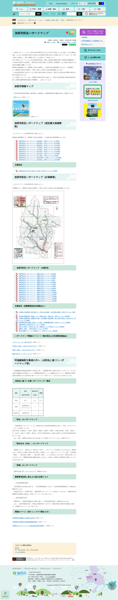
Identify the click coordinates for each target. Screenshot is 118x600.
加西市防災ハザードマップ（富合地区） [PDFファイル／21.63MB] (39, 151)
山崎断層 (84, 37)
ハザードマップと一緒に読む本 (22, 342)
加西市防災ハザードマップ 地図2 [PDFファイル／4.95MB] (37, 276)
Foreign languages (61, 3)
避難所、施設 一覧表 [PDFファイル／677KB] (33, 328)
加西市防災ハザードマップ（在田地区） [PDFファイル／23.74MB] (39, 159)
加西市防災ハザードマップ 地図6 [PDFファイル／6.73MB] (37, 284)
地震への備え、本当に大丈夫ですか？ (24, 350)
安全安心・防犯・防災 (52, 20)
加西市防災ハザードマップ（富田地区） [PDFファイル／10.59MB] (39, 143)
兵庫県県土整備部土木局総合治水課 (23, 518)
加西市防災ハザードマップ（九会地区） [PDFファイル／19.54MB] (39, 149)
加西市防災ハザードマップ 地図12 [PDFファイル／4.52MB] (38, 296)
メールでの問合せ (20, 552)
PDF (59, 13)
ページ (53, 13)
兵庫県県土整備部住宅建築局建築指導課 (24, 522)
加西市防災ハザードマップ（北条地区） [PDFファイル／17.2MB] (39, 141)
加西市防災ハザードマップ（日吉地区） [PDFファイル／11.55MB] (39, 153)
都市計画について (87, 44)
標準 (84, 3)
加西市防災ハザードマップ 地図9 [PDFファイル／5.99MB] (37, 290)
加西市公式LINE (93, 100)
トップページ (21, 20)
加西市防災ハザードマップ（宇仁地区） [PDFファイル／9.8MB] (38, 155)
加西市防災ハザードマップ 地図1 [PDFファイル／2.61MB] (37, 274)
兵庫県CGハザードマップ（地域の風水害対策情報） (28, 526)
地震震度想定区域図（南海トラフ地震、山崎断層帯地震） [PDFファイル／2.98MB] (44, 322)
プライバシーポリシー (30, 568)
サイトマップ (57, 568)
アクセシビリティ (45, 568)
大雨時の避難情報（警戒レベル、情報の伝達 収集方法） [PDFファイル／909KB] (44, 316)
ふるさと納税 (93, 82)
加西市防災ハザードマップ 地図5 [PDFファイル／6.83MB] (37, 282)
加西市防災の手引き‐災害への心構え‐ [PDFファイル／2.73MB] (38, 171)
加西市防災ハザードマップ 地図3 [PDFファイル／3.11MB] (37, 278)
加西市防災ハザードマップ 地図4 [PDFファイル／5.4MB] (37, 280)
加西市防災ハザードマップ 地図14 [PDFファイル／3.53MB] (38, 301)
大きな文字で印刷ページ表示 (67, 42)
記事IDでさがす (64, 13)
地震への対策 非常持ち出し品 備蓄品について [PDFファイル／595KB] (41, 326)
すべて (46, 13)
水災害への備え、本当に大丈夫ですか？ (24, 346)
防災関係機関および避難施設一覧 (92, 41)
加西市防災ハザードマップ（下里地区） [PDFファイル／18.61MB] (39, 147)
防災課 (17, 548)
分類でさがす (32, 20)
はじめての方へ (16, 568)
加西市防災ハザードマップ (25, 23)
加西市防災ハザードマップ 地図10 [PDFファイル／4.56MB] (38, 292)
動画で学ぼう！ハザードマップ (22, 354)
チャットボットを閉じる (115, 582)
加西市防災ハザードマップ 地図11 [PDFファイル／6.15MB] (37, 294)
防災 (62, 20)
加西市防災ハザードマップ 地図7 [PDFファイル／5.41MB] (37, 286)
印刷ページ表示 (51, 42)
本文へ (51, 3)
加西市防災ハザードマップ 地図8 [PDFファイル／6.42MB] (37, 288)
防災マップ (17, 97)
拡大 (80, 3)
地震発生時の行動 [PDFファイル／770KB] (32, 324)
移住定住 (92, 119)
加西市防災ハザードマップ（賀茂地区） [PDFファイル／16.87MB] (39, 145)
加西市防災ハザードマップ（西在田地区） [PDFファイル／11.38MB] (40, 157)
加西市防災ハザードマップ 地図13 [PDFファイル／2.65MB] (38, 299)
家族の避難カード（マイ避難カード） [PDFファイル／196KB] (38, 331)
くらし (41, 20)
